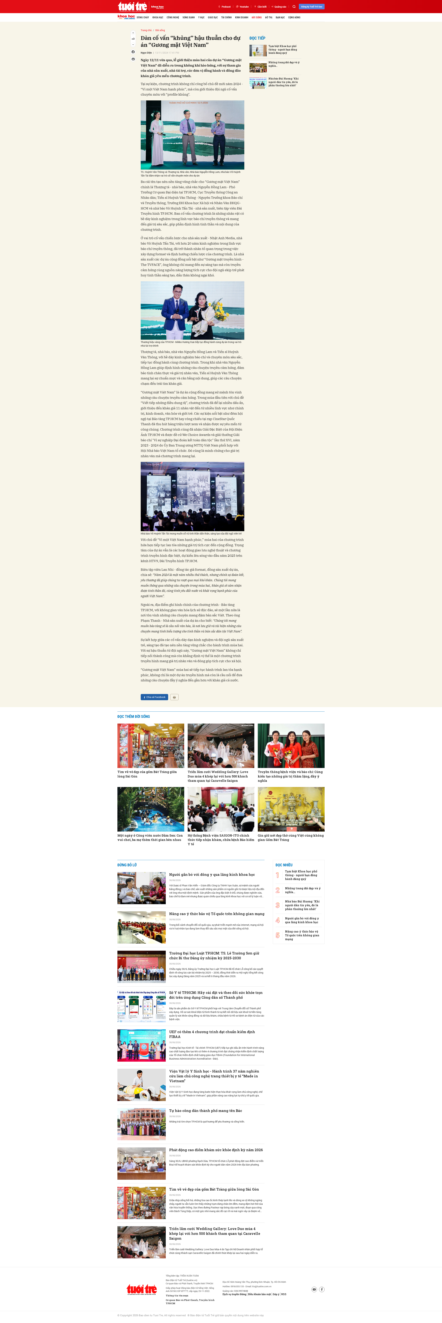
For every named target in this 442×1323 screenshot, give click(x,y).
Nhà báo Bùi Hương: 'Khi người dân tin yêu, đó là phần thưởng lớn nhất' (283, 82)
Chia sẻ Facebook (155, 697)
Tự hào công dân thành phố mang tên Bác (205, 1110)
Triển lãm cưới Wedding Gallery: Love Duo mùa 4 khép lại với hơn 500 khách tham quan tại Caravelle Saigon (218, 776)
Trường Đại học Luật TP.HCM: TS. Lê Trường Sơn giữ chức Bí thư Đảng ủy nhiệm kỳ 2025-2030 (214, 955)
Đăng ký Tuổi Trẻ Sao (311, 6)
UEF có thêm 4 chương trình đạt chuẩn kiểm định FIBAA (212, 1034)
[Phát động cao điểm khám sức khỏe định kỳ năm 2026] (141, 1163)
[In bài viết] (174, 697)
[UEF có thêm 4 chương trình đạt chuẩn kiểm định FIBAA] (141, 1045)
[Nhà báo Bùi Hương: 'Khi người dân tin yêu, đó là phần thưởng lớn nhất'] (258, 83)
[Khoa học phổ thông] (156, 6)
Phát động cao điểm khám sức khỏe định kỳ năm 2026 (216, 1150)
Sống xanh (188, 17)
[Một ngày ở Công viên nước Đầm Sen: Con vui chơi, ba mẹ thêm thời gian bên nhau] (150, 809)
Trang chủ (146, 30)
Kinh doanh (241, 17)
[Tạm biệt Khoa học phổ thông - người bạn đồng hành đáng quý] (258, 50)
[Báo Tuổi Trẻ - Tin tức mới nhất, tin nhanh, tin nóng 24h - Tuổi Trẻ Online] (132, 6)
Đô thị (268, 17)
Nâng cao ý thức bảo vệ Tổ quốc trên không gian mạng (217, 913)
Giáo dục (213, 17)
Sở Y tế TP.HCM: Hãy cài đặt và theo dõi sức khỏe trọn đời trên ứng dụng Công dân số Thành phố (216, 995)
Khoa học (157, 17)
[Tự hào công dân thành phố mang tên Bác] (141, 1124)
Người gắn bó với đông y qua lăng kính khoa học (212, 874)
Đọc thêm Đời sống (133, 716)
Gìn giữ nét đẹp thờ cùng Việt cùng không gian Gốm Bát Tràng (291, 837)
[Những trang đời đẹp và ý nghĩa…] (258, 67)
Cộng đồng (294, 17)
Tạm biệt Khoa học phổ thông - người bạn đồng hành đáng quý (282, 49)
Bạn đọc (280, 17)
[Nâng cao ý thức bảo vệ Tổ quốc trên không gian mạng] (141, 927)
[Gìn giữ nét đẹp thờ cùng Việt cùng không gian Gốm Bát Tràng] (291, 809)
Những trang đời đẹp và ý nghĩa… (284, 64)
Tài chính (226, 17)
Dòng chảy (143, 17)
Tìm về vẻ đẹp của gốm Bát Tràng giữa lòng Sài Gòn (147, 774)
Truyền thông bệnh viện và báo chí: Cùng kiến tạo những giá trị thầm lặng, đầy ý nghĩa (290, 776)
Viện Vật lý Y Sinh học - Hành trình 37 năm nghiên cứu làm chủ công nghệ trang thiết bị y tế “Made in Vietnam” (214, 1076)
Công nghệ (173, 17)
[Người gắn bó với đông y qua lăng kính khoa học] (141, 888)
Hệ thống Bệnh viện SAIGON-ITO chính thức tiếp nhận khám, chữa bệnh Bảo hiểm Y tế (221, 839)
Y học (201, 17)
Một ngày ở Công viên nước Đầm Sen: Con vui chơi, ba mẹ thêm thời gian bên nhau (150, 837)
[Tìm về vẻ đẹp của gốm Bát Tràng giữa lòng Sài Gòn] (150, 746)
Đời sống (257, 17)
